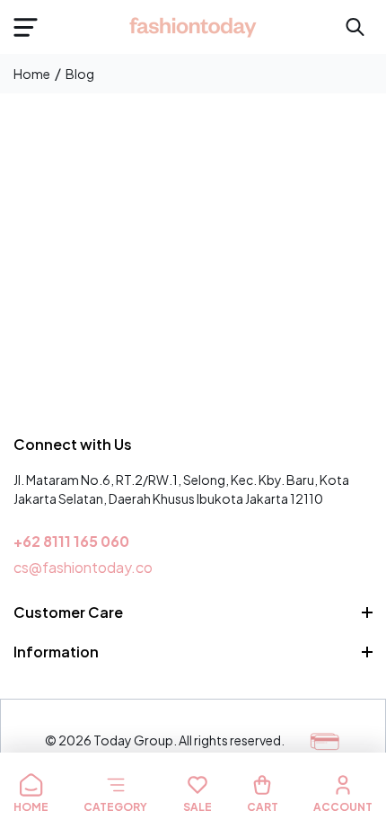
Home (31, 73)
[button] (25, 27)
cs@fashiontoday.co (83, 567)
